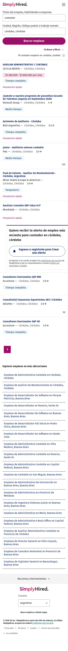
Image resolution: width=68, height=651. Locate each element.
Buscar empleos (34, 41)
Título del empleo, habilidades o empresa (27, 12)
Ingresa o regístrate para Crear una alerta (39, 251)
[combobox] (34, 17)
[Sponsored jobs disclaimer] (63, 55)
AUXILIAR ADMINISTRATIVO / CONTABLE (25, 64)
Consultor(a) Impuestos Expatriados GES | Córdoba (32, 299)
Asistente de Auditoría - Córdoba (22, 121)
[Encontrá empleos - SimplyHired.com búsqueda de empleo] (15, 5)
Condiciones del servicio (51, 261)
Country (22, 595)
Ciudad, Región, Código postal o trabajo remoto (30, 25)
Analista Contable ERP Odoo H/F (22, 205)
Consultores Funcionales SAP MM (22, 276)
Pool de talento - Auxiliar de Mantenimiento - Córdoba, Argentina (29, 175)
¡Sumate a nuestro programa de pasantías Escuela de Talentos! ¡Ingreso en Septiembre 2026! (33, 97)
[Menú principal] (63, 4)
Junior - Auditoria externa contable (23, 147)
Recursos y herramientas (32, 578)
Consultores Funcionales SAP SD (21, 321)
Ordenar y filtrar (52, 49)
